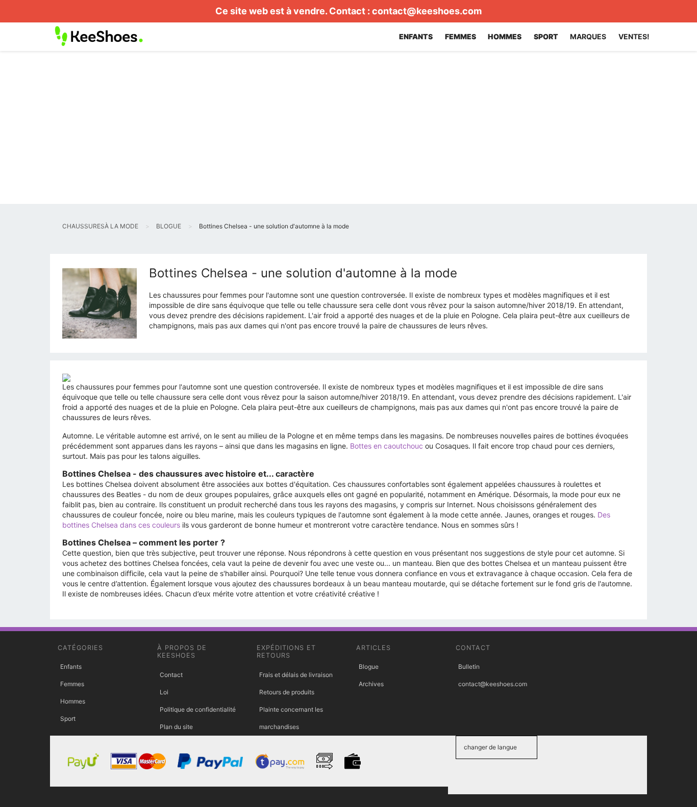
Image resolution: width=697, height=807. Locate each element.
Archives (371, 684)
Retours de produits (286, 692)
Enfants (71, 666)
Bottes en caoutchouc (386, 445)
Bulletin (469, 666)
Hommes (72, 701)
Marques (588, 36)
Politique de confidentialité (198, 709)
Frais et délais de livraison (296, 675)
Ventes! (634, 36)
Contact (171, 675)
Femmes (72, 684)
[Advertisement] (348, 127)
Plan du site (176, 727)
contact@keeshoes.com (427, 11)
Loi (164, 692)
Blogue (369, 666)
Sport (68, 718)
